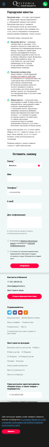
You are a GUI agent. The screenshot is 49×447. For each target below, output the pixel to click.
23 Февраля (12, 357)
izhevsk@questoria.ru (16, 286)
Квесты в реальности (16, 370)
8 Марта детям (13, 352)
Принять (11, 431)
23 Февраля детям (26, 357)
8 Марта (36, 348)
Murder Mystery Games (31, 318)
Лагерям (10, 361)
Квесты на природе (15, 375)
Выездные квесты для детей (19, 348)
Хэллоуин (20, 361)
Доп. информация (16, 215)
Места (23, 327)
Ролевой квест (13, 327)
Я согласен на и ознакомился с (23, 243)
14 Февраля (26, 352)
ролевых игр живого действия (23, 76)
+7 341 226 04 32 (14, 282)
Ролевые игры (27, 322)
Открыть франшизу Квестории (24, 296)
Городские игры (13, 318)
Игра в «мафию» (13, 322)
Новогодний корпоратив (17, 366)
